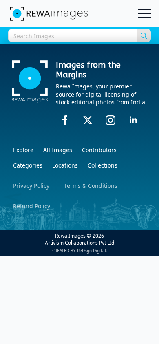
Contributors (99, 150)
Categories (27, 165)
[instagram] (110, 120)
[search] (143, 35)
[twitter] (88, 120)
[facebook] (65, 120)
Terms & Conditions (90, 186)
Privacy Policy (31, 186)
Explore (23, 150)
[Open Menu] (144, 13)
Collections (102, 165)
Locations (65, 165)
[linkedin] (133, 120)
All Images (57, 150)
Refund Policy (31, 206)
